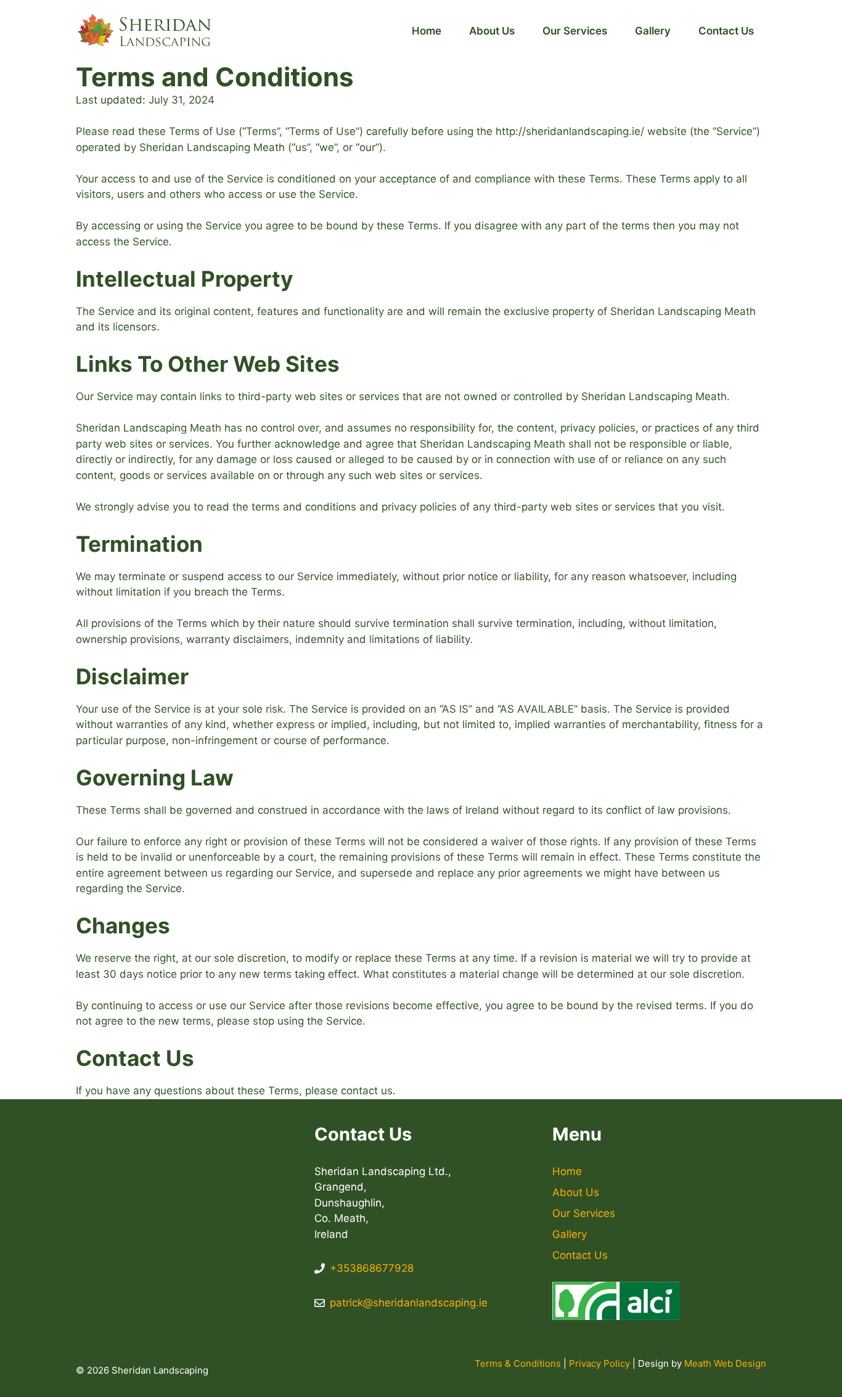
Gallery (653, 31)
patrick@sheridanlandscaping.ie (409, 1303)
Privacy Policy (599, 1363)
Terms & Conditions (518, 1363)
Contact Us (726, 31)
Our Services (574, 31)
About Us (492, 31)
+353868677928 (372, 1268)
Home (426, 31)
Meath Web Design (725, 1363)
